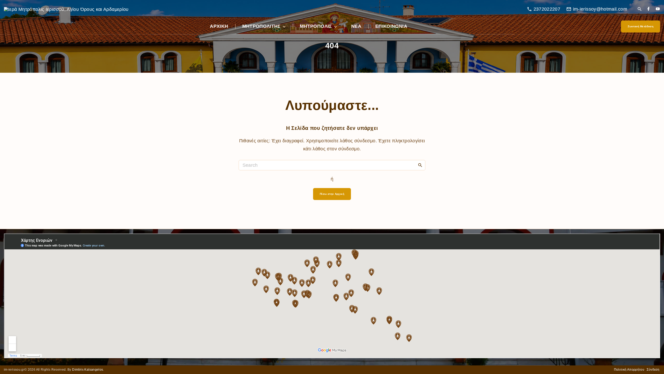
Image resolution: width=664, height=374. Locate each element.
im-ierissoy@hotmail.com (600, 9)
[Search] (420, 165)
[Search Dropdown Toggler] (639, 9)
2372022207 (547, 9)
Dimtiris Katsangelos (87, 369)
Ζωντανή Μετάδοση (640, 26)
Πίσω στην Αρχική (332, 193)
